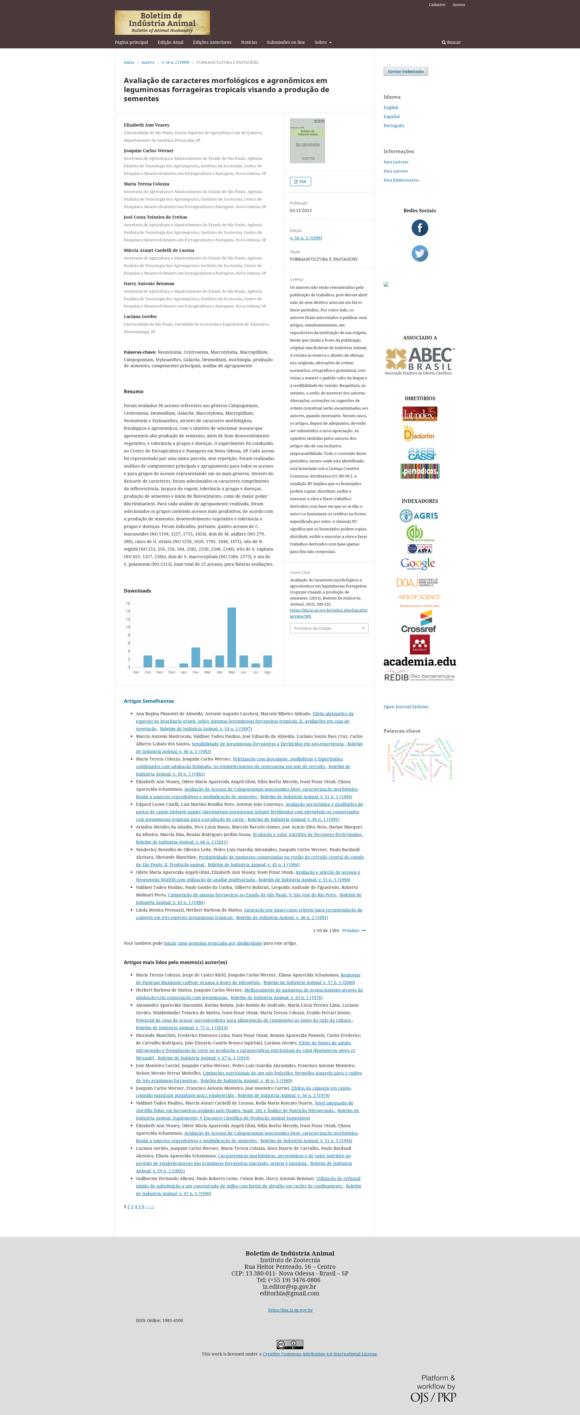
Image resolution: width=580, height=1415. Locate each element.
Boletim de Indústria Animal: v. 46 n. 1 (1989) (246, 1080)
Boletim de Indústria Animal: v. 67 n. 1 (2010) (204, 1058)
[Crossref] (419, 630)
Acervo (148, 62)
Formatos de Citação (312, 628)
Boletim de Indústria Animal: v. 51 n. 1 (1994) (306, 796)
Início (129, 62)
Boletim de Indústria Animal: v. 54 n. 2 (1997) (206, 729)
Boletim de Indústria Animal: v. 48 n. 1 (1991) (294, 819)
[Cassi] (420, 459)
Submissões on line (286, 42)
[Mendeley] (420, 653)
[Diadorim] (419, 440)
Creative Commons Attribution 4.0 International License (320, 1354)
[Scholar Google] (420, 571)
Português (394, 125)
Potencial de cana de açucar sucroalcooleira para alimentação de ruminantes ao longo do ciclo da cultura (244, 1020)
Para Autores (396, 171)
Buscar (453, 42)
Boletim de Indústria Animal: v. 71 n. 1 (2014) (182, 1028)
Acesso (459, 4)
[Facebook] (420, 228)
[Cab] (419, 540)
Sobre (321, 42)
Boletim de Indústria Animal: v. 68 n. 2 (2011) (182, 842)
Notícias (249, 42)
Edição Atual (170, 42)
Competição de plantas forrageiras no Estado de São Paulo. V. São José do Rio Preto (252, 895)
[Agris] (420, 521)
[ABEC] (420, 375)
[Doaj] (420, 588)
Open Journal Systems (406, 706)
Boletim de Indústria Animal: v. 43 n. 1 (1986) (254, 864)
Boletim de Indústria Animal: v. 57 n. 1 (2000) (309, 982)
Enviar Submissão (406, 71)
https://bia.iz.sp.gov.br (290, 1310)
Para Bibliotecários (401, 180)
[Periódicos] (420, 477)
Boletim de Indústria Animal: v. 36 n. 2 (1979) (284, 1095)
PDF (302, 181)
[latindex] (420, 420)
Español (392, 116)
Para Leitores (396, 162)
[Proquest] (420, 552)
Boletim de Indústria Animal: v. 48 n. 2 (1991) (282, 917)
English (391, 107)
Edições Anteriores (212, 42)
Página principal (131, 42)
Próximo (350, 930)
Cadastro (437, 4)
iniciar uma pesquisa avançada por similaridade (213, 943)
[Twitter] (420, 253)
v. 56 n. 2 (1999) (175, 62)
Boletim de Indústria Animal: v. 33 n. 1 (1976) (277, 997)
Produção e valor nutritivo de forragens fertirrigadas (307, 834)
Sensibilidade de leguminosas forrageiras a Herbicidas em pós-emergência (268, 744)
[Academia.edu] (420, 664)
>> (151, 1206)
